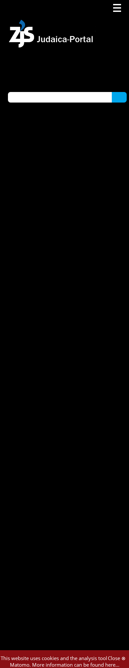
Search (119, 97)
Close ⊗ (117, 658)
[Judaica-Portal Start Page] (52, 24)
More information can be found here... (75, 664)
